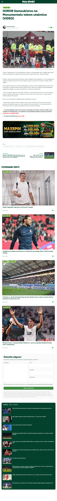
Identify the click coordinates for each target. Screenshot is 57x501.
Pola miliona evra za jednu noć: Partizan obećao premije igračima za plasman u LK (32, 483)
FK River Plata (19, 146)
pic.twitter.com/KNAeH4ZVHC (11, 113)
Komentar (6, 362)
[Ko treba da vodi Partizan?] (7, 461)
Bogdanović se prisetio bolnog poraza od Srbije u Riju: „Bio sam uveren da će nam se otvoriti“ (33, 450)
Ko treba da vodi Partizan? (19, 458)
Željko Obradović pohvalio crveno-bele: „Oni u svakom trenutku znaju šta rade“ (32, 474)
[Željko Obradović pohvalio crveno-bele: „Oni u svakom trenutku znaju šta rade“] (7, 477)
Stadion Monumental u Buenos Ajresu (34, 146)
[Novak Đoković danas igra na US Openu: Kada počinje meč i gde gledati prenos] (7, 411)
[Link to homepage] (28, 2)
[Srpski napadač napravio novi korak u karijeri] (28, 187)
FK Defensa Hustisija (8, 146)
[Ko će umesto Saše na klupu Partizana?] (7, 427)
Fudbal (5, 261)
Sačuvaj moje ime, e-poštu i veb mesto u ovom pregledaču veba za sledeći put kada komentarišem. (29, 384)
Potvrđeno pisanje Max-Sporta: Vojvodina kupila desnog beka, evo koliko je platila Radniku (32, 434)
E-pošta (32, 370)
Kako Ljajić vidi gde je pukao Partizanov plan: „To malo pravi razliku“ (29, 416)
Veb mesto (32, 377)
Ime (31, 362)
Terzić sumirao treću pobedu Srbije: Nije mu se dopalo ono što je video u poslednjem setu (33, 442)
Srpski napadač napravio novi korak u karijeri (18, 207)
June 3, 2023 (21, 116)
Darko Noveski (11, 26)
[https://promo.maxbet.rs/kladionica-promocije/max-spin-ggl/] (28, 129)
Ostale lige (6, 7)
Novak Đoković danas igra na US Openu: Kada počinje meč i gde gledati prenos (32, 408)
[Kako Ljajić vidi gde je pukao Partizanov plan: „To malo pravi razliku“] (7, 419)
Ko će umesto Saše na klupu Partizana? (22, 425)
